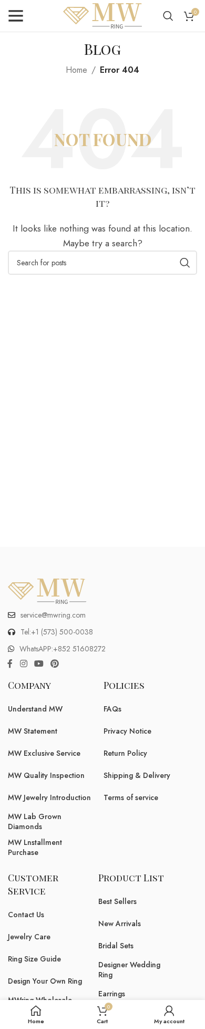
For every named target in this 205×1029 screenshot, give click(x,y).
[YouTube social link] (38, 664)
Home (76, 70)
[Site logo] (102, 15)
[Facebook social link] (10, 664)
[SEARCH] (185, 263)
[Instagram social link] (23, 664)
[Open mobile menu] (16, 15)
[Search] (168, 15)
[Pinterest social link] (55, 664)
